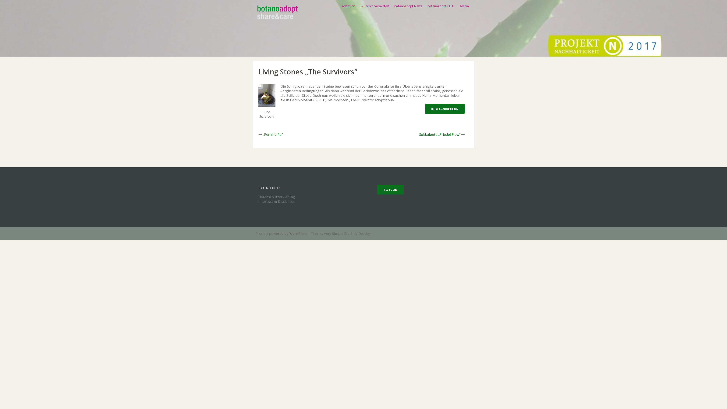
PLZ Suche (390, 189)
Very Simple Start (338, 233)
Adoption (348, 6)
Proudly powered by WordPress (281, 233)
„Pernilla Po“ (273, 134)
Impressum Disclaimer (276, 201)
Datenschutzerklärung (276, 197)
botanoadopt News (408, 6)
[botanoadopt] (277, 13)
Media (464, 6)
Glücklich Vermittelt (374, 6)
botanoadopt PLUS (441, 6)
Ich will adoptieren (444, 109)
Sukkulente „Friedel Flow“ (439, 134)
